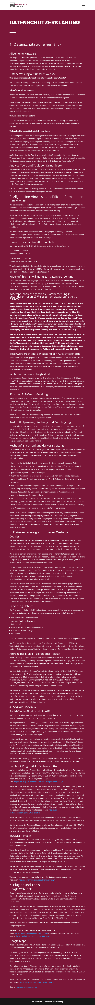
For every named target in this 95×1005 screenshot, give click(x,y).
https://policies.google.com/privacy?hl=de (33, 936)
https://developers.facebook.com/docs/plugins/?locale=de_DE (39, 782)
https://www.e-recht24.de (26, 987)
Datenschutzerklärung (53, 1001)
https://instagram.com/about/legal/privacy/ (37, 880)
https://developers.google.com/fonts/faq (31, 933)
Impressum (37, 1001)
